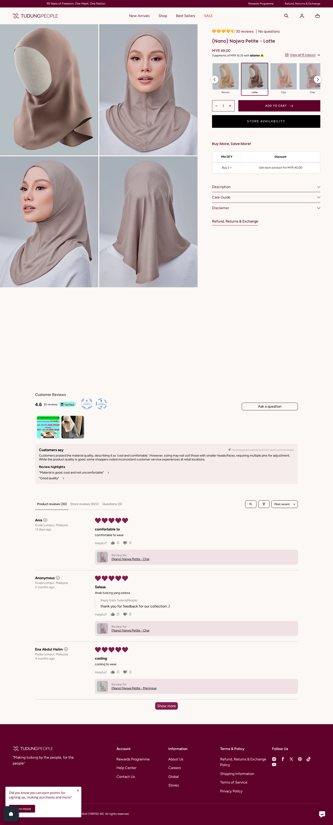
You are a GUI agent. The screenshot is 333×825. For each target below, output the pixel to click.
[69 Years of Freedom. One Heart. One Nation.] (128, 3)
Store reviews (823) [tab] (84, 504)
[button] (286, 16)
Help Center (126, 768)
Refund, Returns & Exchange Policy (243, 762)
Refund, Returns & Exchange (235, 221)
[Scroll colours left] (214, 79)
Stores (173, 785)
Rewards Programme (133, 759)
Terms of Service (233, 782)
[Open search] (250, 504)
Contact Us (125, 776)
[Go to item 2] (72, 427)
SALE (208, 16)
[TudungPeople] (35, 15)
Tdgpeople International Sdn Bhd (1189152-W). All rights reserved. (86, 813)
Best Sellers (185, 16)
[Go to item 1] (48, 427)
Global (173, 776)
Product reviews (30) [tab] (52, 504)
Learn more (22, 808)
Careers (174, 768)
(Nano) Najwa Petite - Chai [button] (130, 559)
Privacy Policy (231, 791)
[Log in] (302, 16)
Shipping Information (237, 774)
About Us (175, 759)
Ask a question (270, 406)
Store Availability (266, 121)
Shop (163, 16)
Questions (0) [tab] (112, 504)
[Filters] (264, 504)
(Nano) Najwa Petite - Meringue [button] (134, 688)
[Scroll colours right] (318, 79)
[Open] (11, 814)
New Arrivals (139, 16)
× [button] (78, 790)
